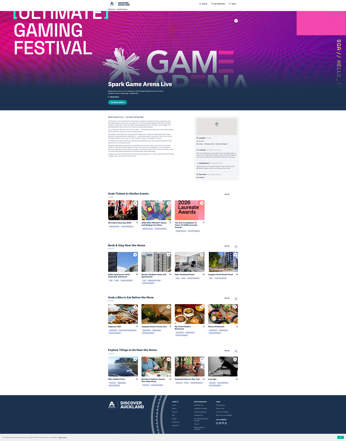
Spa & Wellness (223, 383)
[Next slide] (236, 246)
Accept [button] (340, 437)
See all (227, 194)
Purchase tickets (117, 102)
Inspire (174, 419)
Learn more (62, 437)
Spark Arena (114, 97)
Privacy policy (220, 405)
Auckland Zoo (198, 415)
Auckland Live (198, 405)
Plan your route (209, 144)
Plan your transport (221, 144)
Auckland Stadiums (200, 412)
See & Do (112, 383)
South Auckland (114, 385)
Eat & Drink (113, 330)
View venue (199, 144)
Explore (174, 412)
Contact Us (175, 425)
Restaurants (157, 330)
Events (174, 408)
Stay (111, 280)
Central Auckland (127, 226)
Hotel (117, 280)
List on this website (222, 412)
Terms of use (220, 408)
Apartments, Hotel (154, 280)
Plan (173, 415)
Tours (186, 383)
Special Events (114, 226)
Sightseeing (121, 383)
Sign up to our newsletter (224, 415)
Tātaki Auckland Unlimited (199, 428)
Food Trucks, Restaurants (127, 330)
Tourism (196, 424)
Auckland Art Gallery (200, 408)
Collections (175, 422)
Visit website (200, 177)
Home (174, 405)
